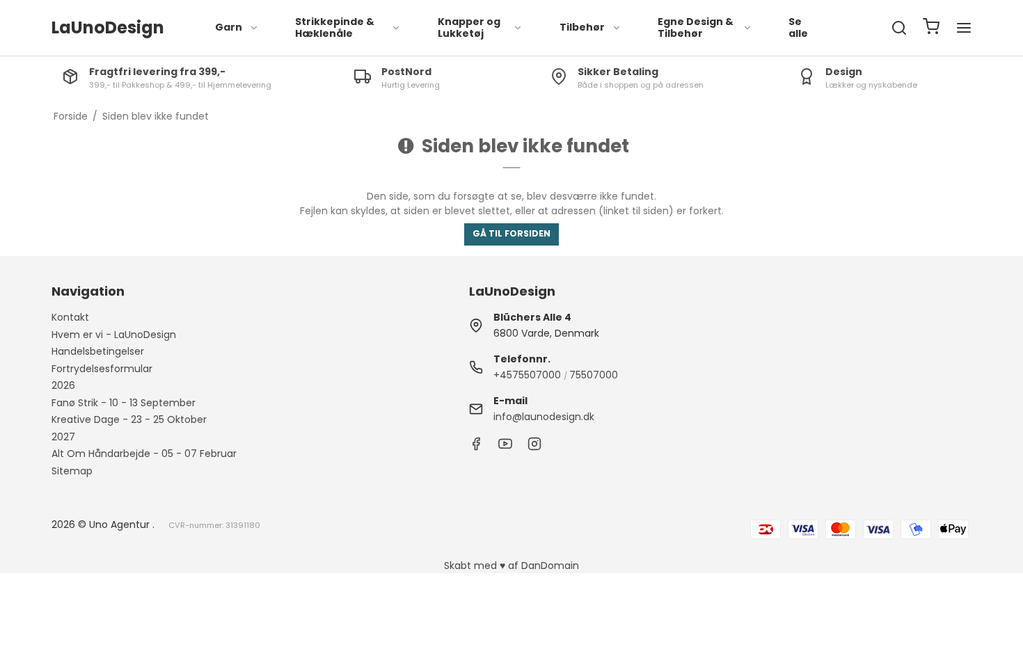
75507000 (593, 375)
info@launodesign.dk (543, 417)
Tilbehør (582, 27)
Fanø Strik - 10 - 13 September (123, 403)
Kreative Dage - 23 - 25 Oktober (129, 419)
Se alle (798, 28)
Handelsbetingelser (97, 351)
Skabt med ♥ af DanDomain (511, 565)
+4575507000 (527, 375)
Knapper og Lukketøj (469, 28)
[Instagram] (534, 447)
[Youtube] (505, 447)
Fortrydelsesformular (101, 369)
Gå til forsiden (511, 233)
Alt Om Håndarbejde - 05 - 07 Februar (144, 453)
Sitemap (72, 471)
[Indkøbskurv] (931, 28)
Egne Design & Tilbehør (695, 28)
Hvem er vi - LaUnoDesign (113, 335)
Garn (228, 27)
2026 (63, 385)
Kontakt (70, 317)
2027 (63, 437)
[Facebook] (476, 447)
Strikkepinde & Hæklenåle (334, 28)
